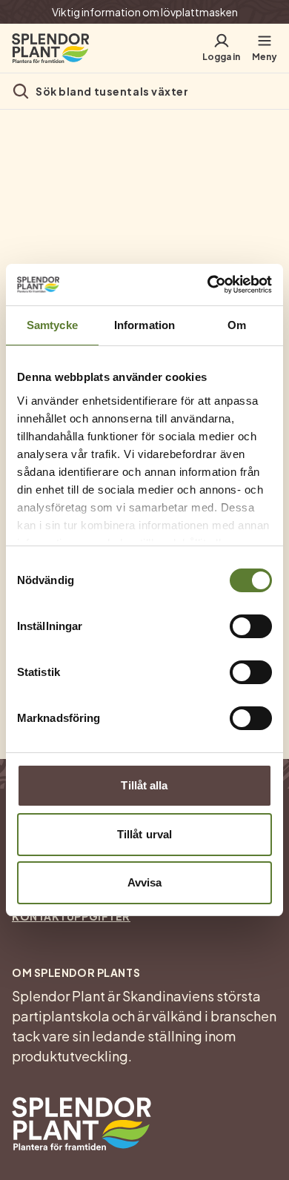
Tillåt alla (144, 785)
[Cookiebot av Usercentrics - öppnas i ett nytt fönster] (208, 284)
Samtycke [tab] (52, 325)
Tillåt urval (144, 834)
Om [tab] (236, 325)
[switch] (251, 626)
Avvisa (144, 882)
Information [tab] (144, 325)
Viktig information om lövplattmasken (145, 12)
